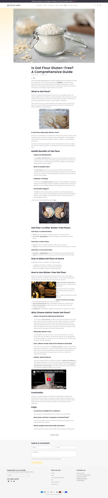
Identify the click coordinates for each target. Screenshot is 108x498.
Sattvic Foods (51, 494)
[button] (45, 5)
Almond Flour (44, 236)
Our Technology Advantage (57, 477)
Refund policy (54, 484)
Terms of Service (55, 482)
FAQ (52, 479)
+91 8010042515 (80, 480)
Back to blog (54, 435)
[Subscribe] (28, 475)
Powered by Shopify (58, 494)
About (52, 475)
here (55, 200)
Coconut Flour (44, 253)
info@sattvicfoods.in (82, 478)
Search (52, 473)
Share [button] (34, 78)
